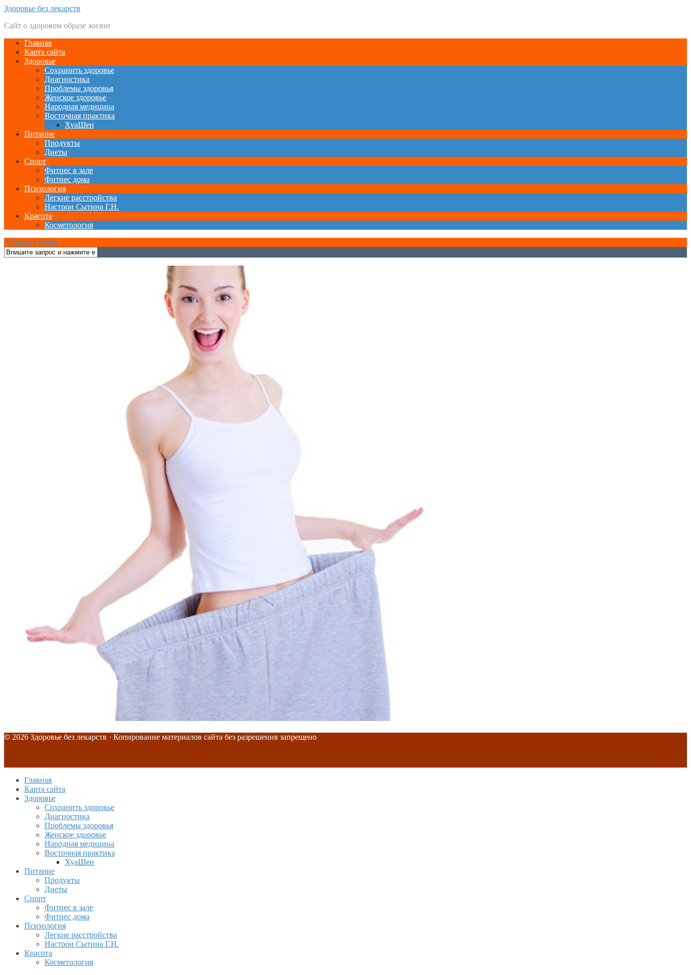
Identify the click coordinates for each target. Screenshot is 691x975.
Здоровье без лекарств (42, 8)
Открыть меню (31, 242)
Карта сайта (44, 52)
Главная (38, 42)
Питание (39, 134)
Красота (38, 215)
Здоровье (40, 61)
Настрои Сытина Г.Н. (82, 206)
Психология (45, 188)
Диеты (56, 152)
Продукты (62, 143)
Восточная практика (80, 115)
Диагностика (67, 79)
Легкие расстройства (81, 197)
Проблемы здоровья (79, 88)
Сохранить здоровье (79, 70)
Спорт (35, 161)
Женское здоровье (75, 97)
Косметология (69, 225)
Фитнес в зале (69, 170)
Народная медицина (79, 106)
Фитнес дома (67, 179)
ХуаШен (79, 124)
